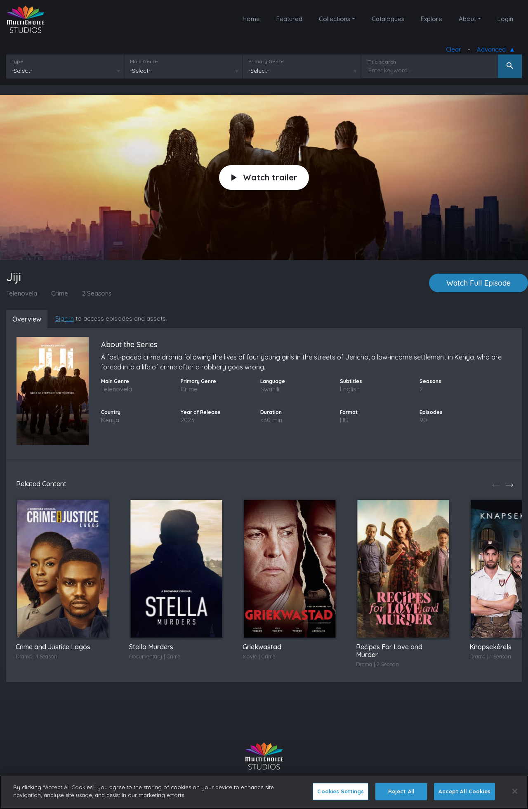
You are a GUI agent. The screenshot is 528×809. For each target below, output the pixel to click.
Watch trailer (270, 177)
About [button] (467, 19)
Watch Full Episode (478, 283)
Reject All (401, 791)
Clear (453, 49)
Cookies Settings (340, 791)
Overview (26, 319)
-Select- (22, 70)
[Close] (515, 791)
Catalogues (388, 19)
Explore (431, 19)
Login (505, 19)
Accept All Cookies (464, 791)
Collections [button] (334, 19)
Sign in (64, 318)
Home (251, 19)
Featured (289, 19)
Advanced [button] (493, 49)
